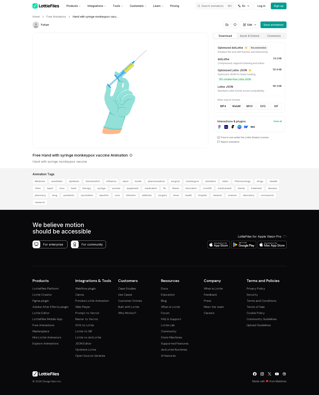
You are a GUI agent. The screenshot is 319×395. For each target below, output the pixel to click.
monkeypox (192, 181)
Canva (79, 295)
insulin (138, 181)
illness (175, 188)
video (225, 181)
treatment (256, 188)
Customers (137, 5)
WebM (236, 106)
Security (252, 295)
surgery (162, 195)
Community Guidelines (262, 319)
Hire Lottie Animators (46, 337)
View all (277, 121)
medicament (224, 188)
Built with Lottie (128, 307)
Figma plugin (40, 301)
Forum (165, 313)
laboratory (248, 195)
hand (73, 188)
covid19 (207, 188)
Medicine (40, 181)
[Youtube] (277, 374)
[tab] (225, 35)
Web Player (82, 307)
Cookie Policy (256, 313)
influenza (111, 181)
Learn (157, 5)
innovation (191, 188)
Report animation (230, 141)
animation (210, 181)
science (232, 195)
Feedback (210, 295)
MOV (249, 106)
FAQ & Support (171, 319)
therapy (87, 188)
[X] (269, 374)
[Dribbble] (284, 374)
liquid (50, 188)
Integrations (95, 5)
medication (151, 188)
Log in (261, 5)
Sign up (279, 5)
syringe (101, 188)
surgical (175, 181)
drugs (260, 181)
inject (125, 181)
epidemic (74, 181)
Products (72, 5)
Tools (116, 5)
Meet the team (214, 307)
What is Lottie (170, 307)
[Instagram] (262, 374)
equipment (132, 188)
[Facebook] (255, 374)
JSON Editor (83, 343)
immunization (93, 181)
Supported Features (174, 343)
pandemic (69, 195)
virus (62, 188)
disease (272, 188)
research (40, 202)
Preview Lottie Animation (92, 301)
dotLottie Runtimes (174, 350)
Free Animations (43, 325)
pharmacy (40, 195)
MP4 (223, 106)
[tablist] (250, 36)
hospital (202, 195)
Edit (249, 24)
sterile (241, 188)
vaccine (116, 188)
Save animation (273, 24)
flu (164, 188)
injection (104, 195)
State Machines (171, 337)
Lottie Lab (168, 325)
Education (168, 295)
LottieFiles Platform (45, 288)
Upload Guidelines (259, 325)
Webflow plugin (85, 288)
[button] (35, 24)
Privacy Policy (256, 288)
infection (131, 195)
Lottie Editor (41, 313)
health (188, 195)
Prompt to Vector (87, 313)
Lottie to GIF (83, 331)
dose (176, 195)
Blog (164, 301)
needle (273, 181)
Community (168, 331)
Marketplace (40, 331)
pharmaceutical (156, 181)
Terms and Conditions (261, 301)
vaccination (87, 195)
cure (117, 195)
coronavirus (267, 195)
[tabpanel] (250, 104)
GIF (276, 106)
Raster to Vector (86, 319)
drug (54, 195)
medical (217, 195)
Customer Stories (130, 301)
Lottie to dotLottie (88, 337)
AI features (168, 356)
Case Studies (127, 288)
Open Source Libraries (90, 356)
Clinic (38, 188)
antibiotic (147, 195)
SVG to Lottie (84, 325)
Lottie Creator (42, 295)
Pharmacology (243, 181)
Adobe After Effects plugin (50, 307)
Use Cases (125, 295)
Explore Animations (45, 343)
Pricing (174, 5)
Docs (164, 288)
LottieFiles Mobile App (47, 319)
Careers (209, 313)
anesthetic (57, 181)
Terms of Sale (256, 307)
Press (207, 301)
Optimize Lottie (85, 350)
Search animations (212, 5)
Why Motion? (127, 313)
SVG (263, 106)
